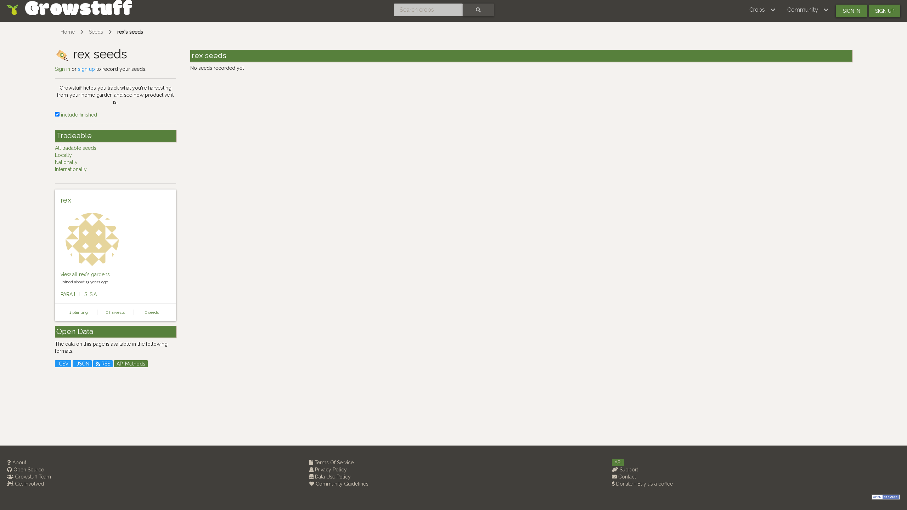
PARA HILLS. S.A (79, 294)
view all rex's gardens (85, 274)
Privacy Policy (330, 469)
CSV (63, 364)
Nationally (66, 162)
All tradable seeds (75, 148)
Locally (63, 155)
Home (68, 32)
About (18, 462)
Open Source (28, 469)
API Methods (131, 364)
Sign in (851, 11)
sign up (86, 69)
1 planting (78, 312)
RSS (105, 364)
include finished (78, 115)
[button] (763, 10)
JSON (82, 364)
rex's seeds (130, 32)
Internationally (71, 169)
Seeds (96, 32)
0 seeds (152, 312)
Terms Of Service (333, 462)
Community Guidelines (341, 484)
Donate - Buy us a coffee (644, 484)
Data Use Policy (332, 477)
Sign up (884, 11)
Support (628, 469)
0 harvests (115, 312)
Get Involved (28, 484)
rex (66, 200)
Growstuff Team (32, 477)
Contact (626, 477)
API (617, 462)
